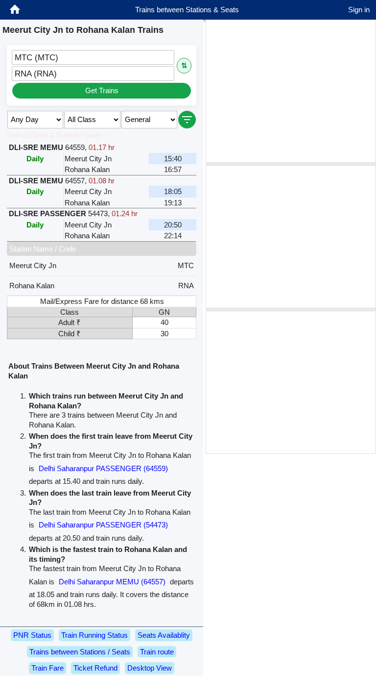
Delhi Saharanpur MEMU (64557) (112, 581)
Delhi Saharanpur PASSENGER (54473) (103, 525)
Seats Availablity (164, 635)
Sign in (359, 9)
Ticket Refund (95, 668)
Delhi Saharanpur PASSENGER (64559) (103, 468)
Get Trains (101, 90)
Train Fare (47, 668)
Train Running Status (94, 635)
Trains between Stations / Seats (79, 652)
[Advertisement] (291, 91)
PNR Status (32, 635)
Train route (157, 652)
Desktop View (149, 668)
